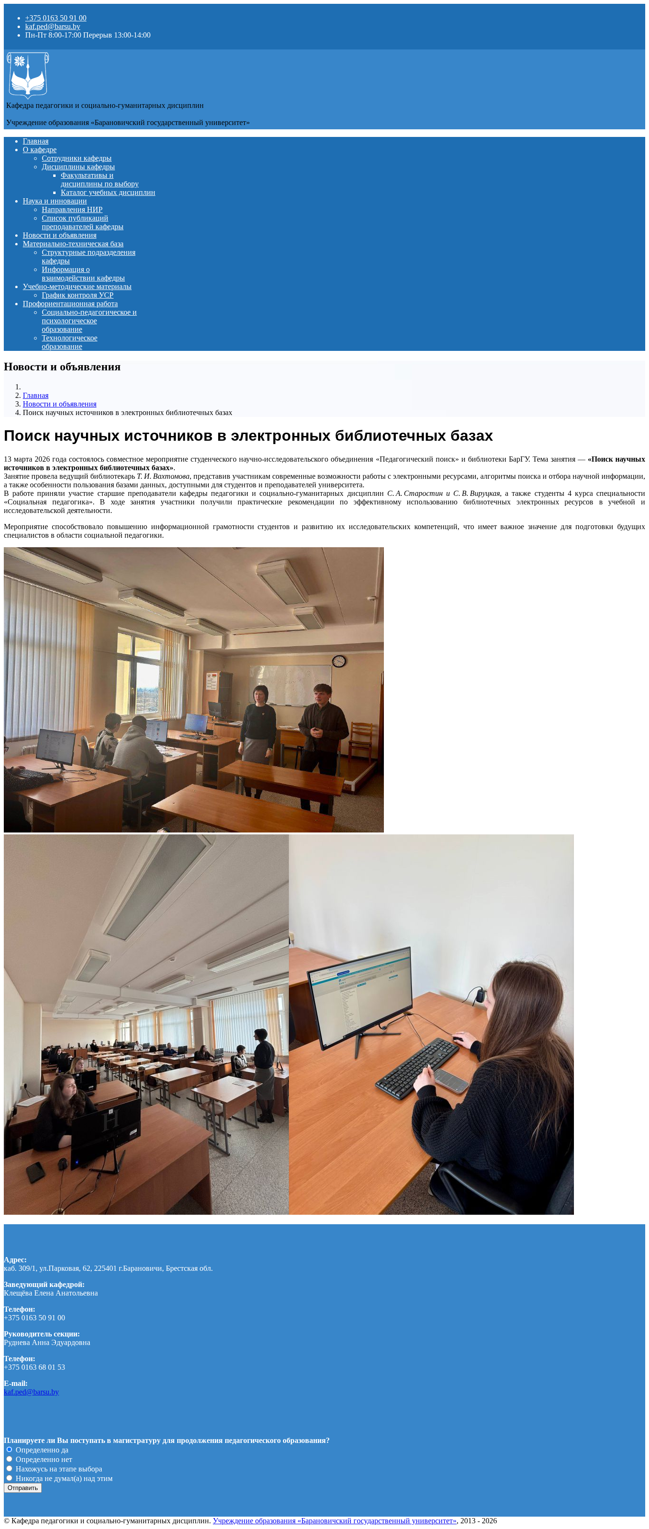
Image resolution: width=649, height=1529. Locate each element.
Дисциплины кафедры (78, 167)
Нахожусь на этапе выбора (58, 1469)
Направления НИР (72, 209)
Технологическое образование (69, 342)
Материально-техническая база (73, 244)
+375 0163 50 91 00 (55, 18)
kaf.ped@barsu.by (52, 26)
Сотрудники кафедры (77, 158)
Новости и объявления (59, 235)
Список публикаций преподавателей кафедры (83, 222)
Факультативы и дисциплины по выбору (100, 179)
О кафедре (40, 149)
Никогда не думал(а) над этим (63, 1478)
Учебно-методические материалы (77, 286)
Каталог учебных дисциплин (108, 192)
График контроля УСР (78, 295)
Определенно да (41, 1450)
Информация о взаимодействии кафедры (83, 273)
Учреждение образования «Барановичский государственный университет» (335, 1521)
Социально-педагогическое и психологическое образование (89, 320)
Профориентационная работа (70, 304)
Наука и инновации (55, 201)
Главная (35, 141)
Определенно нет (43, 1459)
